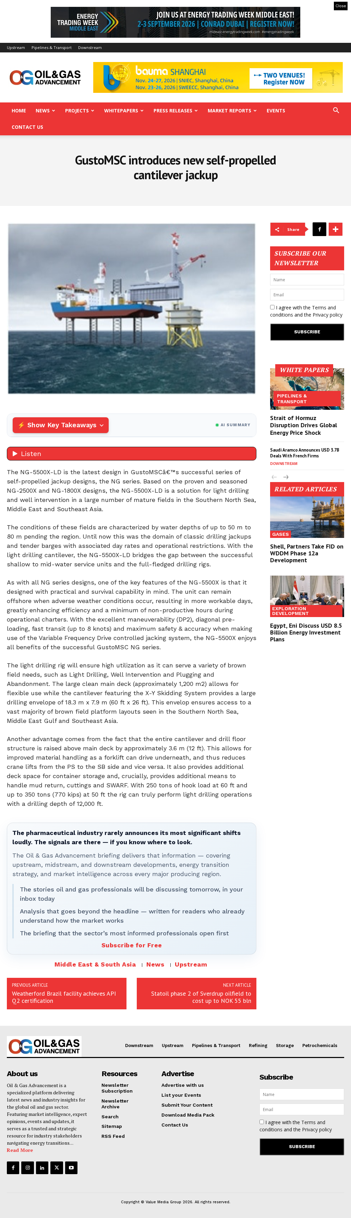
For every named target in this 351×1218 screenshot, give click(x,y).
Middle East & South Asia (95, 964)
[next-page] (285, 477)
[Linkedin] (42, 1167)
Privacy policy (327, 314)
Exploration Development (290, 611)
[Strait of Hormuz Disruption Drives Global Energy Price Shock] (307, 389)
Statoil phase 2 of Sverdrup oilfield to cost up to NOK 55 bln (201, 997)
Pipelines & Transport (52, 47)
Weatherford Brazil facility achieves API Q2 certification (64, 997)
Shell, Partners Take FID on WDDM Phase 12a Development (306, 553)
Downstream (90, 47)
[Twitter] (56, 1167)
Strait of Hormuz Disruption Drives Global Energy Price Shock (303, 425)
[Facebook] (319, 229)
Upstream (16, 47)
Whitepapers (121, 110)
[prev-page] (274, 477)
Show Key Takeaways (61, 425)
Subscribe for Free (131, 945)
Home (19, 110)
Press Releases (173, 110)
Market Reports (229, 110)
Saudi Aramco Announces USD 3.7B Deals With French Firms (304, 453)
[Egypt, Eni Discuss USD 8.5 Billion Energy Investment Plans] (307, 596)
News (43, 110)
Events (276, 110)
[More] (335, 229)
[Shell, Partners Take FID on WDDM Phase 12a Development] (307, 517)
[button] (336, 111)
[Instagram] (27, 1167)
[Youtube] (71, 1167)
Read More (20, 1150)
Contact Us (27, 127)
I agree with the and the (306, 311)
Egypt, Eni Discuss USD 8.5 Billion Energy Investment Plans (306, 632)
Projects (77, 110)
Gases (280, 534)
